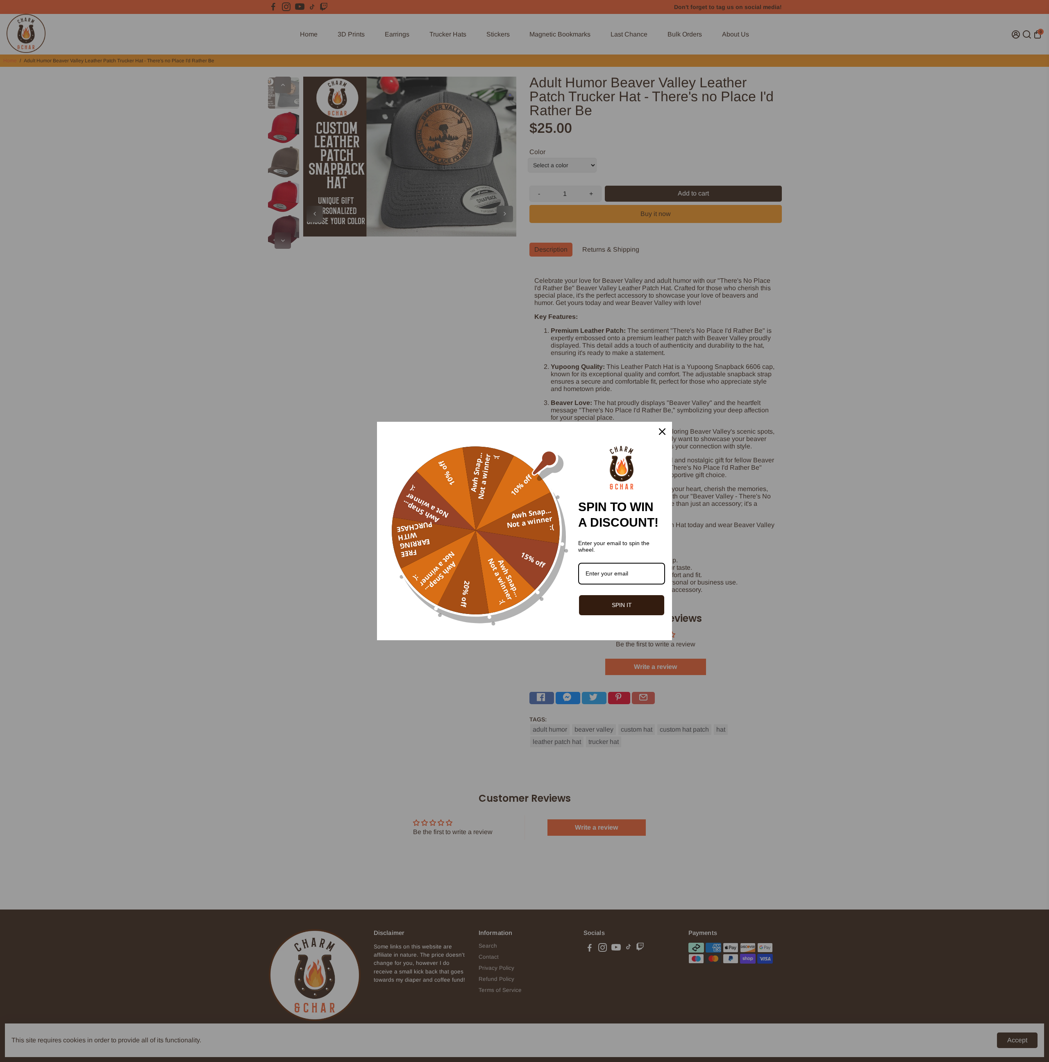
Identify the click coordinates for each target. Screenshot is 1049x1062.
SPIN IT (622, 605)
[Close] (662, 431)
